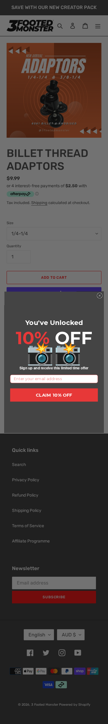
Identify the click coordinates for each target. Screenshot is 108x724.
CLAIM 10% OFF (54, 395)
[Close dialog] (100, 295)
